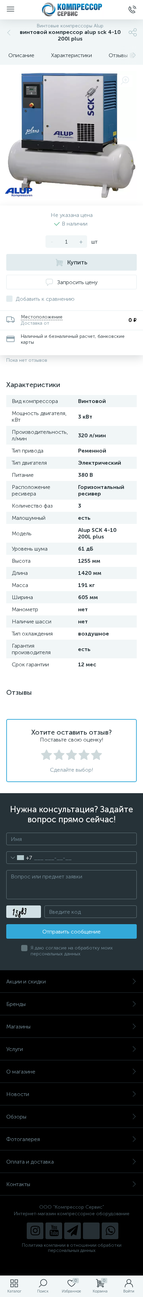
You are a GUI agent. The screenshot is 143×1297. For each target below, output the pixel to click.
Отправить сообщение (71, 931)
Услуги (14, 1049)
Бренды (16, 1004)
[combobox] (19, 858)
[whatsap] (110, 1230)
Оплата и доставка (30, 1161)
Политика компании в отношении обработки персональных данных (71, 1248)
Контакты (18, 1184)
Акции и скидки (26, 981)
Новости (17, 1094)
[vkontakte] (91, 1230)
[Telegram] (72, 1230)
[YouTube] (53, 1230)
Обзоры (16, 1116)
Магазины (18, 1026)
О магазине (20, 1071)
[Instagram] (35, 1230)
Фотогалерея (23, 1139)
